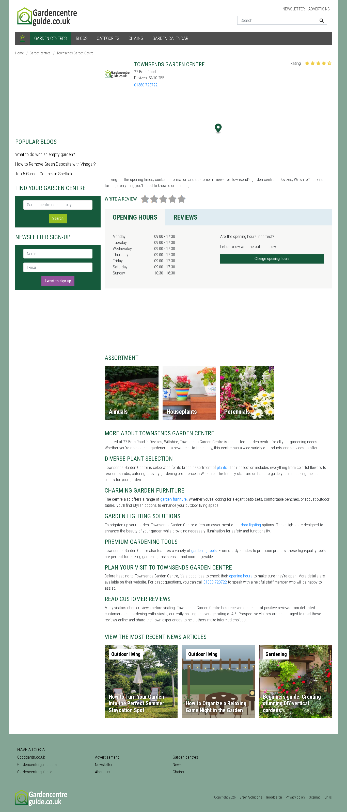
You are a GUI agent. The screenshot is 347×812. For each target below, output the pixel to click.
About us (102, 772)
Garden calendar (170, 38)
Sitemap (315, 797)
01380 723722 (145, 85)
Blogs (82, 38)
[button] (218, 129)
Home (19, 53)
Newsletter (294, 9)
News (177, 764)
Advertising (319, 9)
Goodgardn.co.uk (31, 757)
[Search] (319, 20)
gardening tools (204, 550)
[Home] (22, 38)
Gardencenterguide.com (37, 764)
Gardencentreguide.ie (34, 772)
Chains (136, 38)
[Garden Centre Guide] (47, 15)
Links (328, 797)
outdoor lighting (248, 525)
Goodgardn (274, 797)
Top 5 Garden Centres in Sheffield (44, 173)
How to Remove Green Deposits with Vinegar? (55, 164)
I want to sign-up (58, 281)
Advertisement (107, 757)
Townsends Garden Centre (75, 53)
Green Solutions (251, 797)
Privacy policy (295, 797)
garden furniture (173, 499)
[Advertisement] (58, 96)
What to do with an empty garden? (45, 154)
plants (222, 467)
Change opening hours (272, 258)
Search (58, 218)
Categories (108, 38)
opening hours (241, 576)
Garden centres (50, 38)
